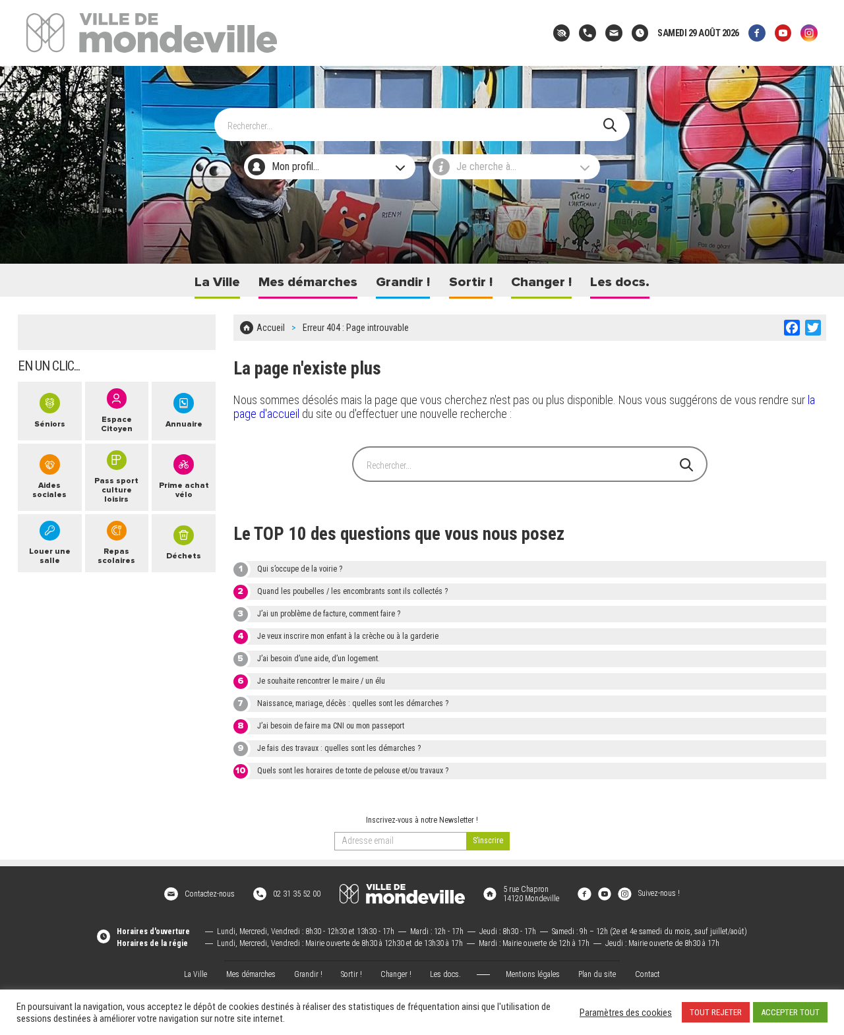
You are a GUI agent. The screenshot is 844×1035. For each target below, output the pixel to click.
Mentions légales (533, 974)
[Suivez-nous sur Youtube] (783, 33)
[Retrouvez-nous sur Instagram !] (624, 893)
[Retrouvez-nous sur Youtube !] (604, 893)
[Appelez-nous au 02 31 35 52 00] (587, 33)
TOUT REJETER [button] (716, 1012)
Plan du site (597, 974)
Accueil (270, 327)
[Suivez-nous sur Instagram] (809, 33)
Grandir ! (403, 282)
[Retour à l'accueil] (402, 894)
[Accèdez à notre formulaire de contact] (613, 33)
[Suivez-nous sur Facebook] (757, 33)
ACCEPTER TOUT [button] (790, 1012)
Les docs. (619, 282)
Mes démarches (307, 282)
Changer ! (541, 282)
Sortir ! (471, 282)
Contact (647, 974)
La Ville (217, 282)
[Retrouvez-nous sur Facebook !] (584, 893)
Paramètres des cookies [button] (626, 1013)
